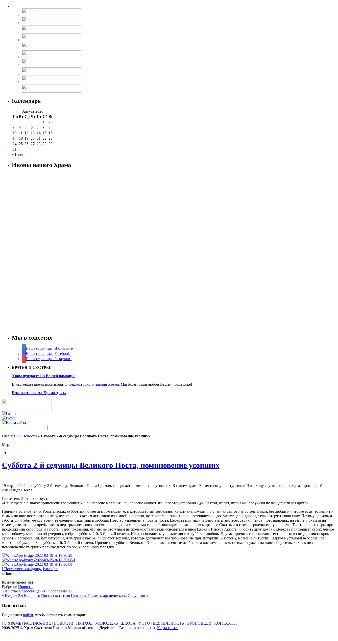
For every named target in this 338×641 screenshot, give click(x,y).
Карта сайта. (167, 628)
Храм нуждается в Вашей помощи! (43, 376)
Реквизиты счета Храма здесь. (39, 393)
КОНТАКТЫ (225, 623)
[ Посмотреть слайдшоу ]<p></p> (30, 569)
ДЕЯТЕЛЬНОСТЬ (168, 623)
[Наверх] (4, 632)
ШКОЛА (128, 623)
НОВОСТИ (63, 623)
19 (26, 138)
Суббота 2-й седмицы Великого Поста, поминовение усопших (110, 465)
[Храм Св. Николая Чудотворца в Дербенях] (12, 6)
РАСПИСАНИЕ (37, 623)
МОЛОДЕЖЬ (106, 623)
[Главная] (10, 413)
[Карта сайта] (14, 422)
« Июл (17, 154)
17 (15, 138)
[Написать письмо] (9, 418)
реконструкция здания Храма (94, 384)
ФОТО (144, 623)
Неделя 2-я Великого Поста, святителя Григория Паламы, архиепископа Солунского (76, 595)
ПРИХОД (84, 623)
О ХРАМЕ (12, 623)
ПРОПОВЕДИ (199, 623)
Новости (29, 436)
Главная (8, 436)
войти (28, 615)
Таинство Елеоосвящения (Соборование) (37, 591)
